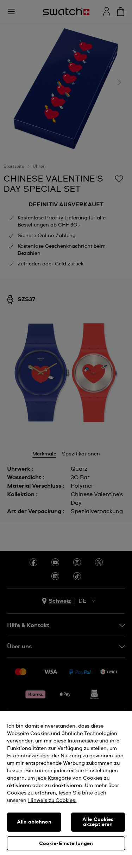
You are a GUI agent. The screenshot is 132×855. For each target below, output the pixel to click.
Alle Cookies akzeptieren (98, 822)
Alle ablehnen (34, 822)
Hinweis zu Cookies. (52, 800)
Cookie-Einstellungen (66, 843)
